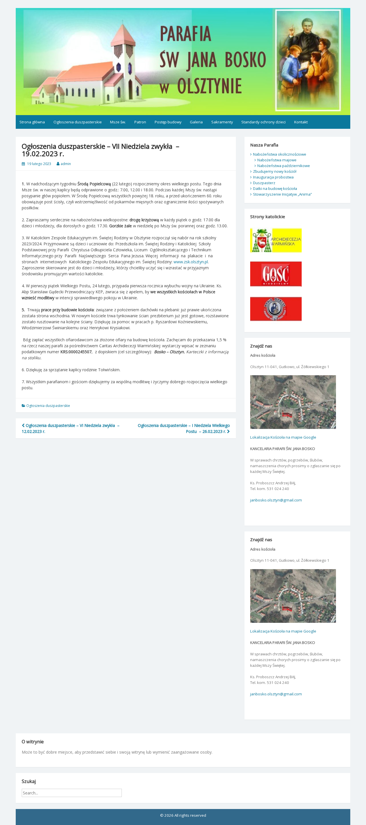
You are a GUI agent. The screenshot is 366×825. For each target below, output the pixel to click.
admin (66, 163)
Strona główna (32, 122)
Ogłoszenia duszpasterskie (77, 122)
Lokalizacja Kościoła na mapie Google (283, 437)
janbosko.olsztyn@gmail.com (276, 500)
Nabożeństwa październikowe (283, 165)
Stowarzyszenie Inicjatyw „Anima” (282, 194)
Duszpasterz (264, 182)
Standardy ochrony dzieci (263, 122)
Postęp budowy (168, 122)
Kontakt (301, 122)
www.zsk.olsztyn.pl (191, 261)
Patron (140, 122)
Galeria (196, 122)
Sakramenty (222, 122)
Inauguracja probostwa (273, 177)
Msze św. (118, 122)
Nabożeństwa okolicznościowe (279, 154)
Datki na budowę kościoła (275, 188)
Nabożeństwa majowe (277, 159)
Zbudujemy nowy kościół (274, 171)
